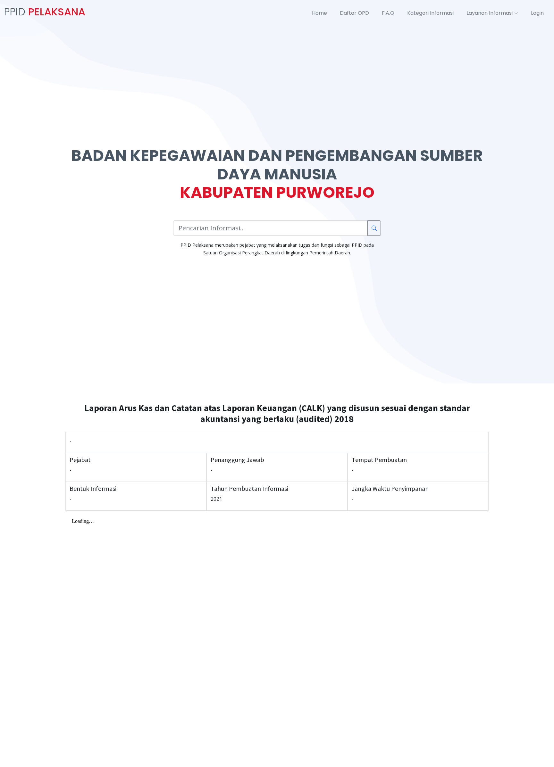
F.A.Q (388, 13)
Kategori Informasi (430, 13)
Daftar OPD (354, 13)
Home (319, 13)
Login (537, 13)
